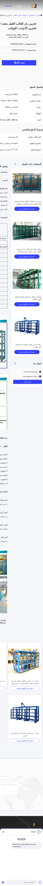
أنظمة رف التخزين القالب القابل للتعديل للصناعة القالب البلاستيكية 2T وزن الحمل (24, 682)
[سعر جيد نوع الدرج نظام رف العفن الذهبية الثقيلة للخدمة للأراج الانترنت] (27, 278)
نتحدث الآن (20, 63)
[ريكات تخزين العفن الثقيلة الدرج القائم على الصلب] (24, 713)
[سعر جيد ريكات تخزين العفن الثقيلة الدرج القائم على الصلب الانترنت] (27, 326)
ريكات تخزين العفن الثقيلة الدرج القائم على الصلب (24, 734)
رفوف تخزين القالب (19, 15)
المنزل (19, 6)
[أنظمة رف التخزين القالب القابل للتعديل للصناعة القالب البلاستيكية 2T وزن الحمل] (24, 661)
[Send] (3, 882)
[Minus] (3, 831)
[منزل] (34, 6)
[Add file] (40, 882)
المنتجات (8, 6)
